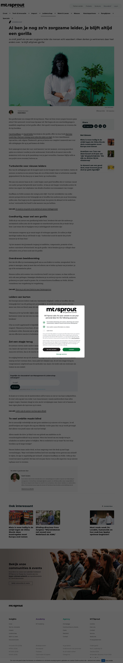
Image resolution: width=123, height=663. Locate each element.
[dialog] (61, 331)
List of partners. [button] (75, 338)
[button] (61, 330)
